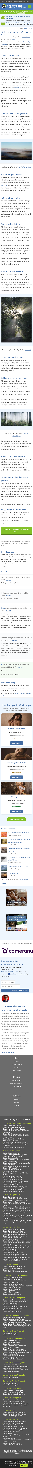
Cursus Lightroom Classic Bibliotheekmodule (17, 1215)
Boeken (16, 1067)
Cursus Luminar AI (9, 1270)
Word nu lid (21, 13)
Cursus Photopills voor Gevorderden (14, 1414)
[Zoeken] (29, 6)
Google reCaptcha (8, 976)
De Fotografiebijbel (16, 1086)
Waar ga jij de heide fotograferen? (19, 832)
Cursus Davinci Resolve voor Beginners (16, 1403)
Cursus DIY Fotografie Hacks (12, 1189)
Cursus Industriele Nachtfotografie (14, 1188)
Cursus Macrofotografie (10, 1305)
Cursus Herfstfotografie (10, 1303)
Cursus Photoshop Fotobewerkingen (15, 1254)
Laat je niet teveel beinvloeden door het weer (19, 850)
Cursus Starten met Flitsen (11, 1342)
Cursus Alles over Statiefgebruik (13, 1147)
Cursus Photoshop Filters (11, 1251)
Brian (3, 608)
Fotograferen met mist (15, 873)
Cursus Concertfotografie (11, 1153)
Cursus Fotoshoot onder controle (13, 1349)
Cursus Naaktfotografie (10, 1354)
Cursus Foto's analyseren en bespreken (16, 1160)
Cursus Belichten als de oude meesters (15, 1370)
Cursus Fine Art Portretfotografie (13, 1359)
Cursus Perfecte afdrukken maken (14, 1425)
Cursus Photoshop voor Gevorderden (15, 1236)
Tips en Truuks (27, 28)
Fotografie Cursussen (7, 1)
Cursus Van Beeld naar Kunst (12, 1279)
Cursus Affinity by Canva (11, 1431)
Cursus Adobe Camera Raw (12, 1237)
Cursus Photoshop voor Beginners (14, 1229)
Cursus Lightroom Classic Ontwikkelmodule (17, 1207)
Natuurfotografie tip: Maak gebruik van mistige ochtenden (19, 841)
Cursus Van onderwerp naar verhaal (14, 1281)
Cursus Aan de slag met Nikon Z (13, 1191)
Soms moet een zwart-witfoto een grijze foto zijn (19, 859)
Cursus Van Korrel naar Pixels (12, 1178)
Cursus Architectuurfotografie (12, 1156)
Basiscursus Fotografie (10, 1140)
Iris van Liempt (26, 37)
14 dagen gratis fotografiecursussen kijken (16, 530)
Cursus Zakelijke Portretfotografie (14, 1355)
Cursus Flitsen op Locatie (11, 1347)
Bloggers (16, 1102)
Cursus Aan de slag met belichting (14, 1129)
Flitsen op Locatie (16, 797)
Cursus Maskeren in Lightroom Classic (15, 1200)
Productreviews (8, 1433)
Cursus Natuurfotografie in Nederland (15, 1306)
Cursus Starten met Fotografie (12, 1126)
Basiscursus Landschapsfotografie (14, 1319)
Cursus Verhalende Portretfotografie (14, 1350)
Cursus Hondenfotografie (11, 1335)
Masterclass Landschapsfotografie (14, 1317)
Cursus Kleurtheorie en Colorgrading (15, 1234)
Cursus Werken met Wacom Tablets (14, 1421)
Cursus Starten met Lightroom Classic (15, 1198)
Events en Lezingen (9, 1441)
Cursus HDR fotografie (10, 1168)
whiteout (4, 185)
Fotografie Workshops (19, 1)
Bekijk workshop (16, 743)
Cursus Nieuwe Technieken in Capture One (17, 1440)
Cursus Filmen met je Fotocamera (14, 1400)
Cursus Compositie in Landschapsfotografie (17, 1324)
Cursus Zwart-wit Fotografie (12, 1287)
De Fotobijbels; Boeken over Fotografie (18, 23)
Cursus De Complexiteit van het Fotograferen (17, 1286)
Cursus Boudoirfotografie (11, 1344)
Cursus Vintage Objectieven (12, 1294)
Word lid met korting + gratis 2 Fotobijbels (14, 11)
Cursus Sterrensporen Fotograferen (14, 1322)
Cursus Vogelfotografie (10, 1333)
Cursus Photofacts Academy (12, 1443)
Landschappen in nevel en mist (18, 866)
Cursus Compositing (9, 1249)
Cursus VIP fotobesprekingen (12, 1416)
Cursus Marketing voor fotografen (13, 1391)
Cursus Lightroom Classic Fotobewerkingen (17, 1210)
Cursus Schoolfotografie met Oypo (14, 1394)
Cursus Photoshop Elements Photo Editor (16, 1257)
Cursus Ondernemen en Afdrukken (14, 1392)
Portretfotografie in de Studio (16, 763)
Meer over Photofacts (8, 1052)
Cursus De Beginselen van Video (14, 1401)
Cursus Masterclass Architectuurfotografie (16, 1163)
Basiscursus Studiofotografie (12, 1368)
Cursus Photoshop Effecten (12, 1261)
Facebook (13, 974)
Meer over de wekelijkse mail (9, 971)
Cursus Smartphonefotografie (12, 1176)
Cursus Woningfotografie (11, 1385)
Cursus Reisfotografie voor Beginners (15, 1155)
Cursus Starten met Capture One (13, 1423)
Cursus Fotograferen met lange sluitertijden (17, 1321)
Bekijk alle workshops (16, 819)
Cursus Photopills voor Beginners (14, 1412)
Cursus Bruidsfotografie (10, 1377)
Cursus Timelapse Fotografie (12, 1179)
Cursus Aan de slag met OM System (14, 1183)
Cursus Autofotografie (10, 1383)
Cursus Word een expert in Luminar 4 (15, 1271)
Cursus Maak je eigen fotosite (12, 1445)
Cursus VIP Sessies (9, 1438)
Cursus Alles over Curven (11, 1256)
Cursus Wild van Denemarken (12, 1311)
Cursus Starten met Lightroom (12, 1197)
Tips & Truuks (16, 1070)
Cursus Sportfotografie (10, 1161)
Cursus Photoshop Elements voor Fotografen (17, 1246)
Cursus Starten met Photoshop (13, 1231)
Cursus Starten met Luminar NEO (14, 1266)
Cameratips (6, 1132)
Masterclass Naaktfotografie (16, 728)
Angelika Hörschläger (24, 167)
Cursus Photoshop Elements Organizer (15, 1247)
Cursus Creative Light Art (11, 1292)
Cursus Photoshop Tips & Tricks (13, 1252)
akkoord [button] (23, 1465)
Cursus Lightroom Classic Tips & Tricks (15, 1208)
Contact (16, 1099)
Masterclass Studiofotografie (12, 1365)
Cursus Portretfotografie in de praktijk (15, 1346)
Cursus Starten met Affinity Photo (13, 1430)
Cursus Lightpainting (9, 1291)
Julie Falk (28, 350)
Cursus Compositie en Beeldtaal (13, 1139)
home (4, 28)
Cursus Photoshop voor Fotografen (14, 1232)
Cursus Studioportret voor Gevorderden (15, 1366)
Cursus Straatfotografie (10, 1158)
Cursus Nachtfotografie (10, 1171)
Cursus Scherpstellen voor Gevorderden (16, 1130)
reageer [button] (8, 580)
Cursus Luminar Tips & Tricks (12, 1268)
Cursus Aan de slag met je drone (13, 1426)
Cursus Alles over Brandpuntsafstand (15, 1142)
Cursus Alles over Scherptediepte (14, 1127)
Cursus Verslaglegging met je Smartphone (16, 1166)
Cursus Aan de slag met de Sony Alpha (15, 1181)
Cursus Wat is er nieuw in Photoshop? (15, 1259)
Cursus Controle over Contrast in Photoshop (17, 1241)
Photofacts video (17, 1064)
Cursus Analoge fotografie (11, 1289)
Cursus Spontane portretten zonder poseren (17, 1352)
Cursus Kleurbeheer (9, 1164)
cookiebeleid (12, 1465)
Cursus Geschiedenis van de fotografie (15, 1134)
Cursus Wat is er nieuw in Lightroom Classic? (17, 1220)
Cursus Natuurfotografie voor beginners (15, 1300)
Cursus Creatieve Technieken (12, 1277)
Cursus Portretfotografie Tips (12, 1341)
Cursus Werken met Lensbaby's (13, 1284)
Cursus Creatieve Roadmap (12, 1282)
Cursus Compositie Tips (10, 1184)
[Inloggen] (30, 1)
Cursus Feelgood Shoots (11, 1357)
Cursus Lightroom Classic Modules (14, 1202)
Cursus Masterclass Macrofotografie (14, 1301)
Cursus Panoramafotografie (12, 1169)
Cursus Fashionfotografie (11, 1371)
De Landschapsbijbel (16, 1083)
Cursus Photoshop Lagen (11, 1239)
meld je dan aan (20, 693)
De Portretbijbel (16, 1080)
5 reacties (13, 39)
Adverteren (16, 1105)
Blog (16, 1058)
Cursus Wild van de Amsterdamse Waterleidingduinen (14, 1309)
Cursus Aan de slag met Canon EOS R (15, 1186)
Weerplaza (17, 87)
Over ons (17, 1096)
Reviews (16, 1061)
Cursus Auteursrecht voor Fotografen (15, 1428)
